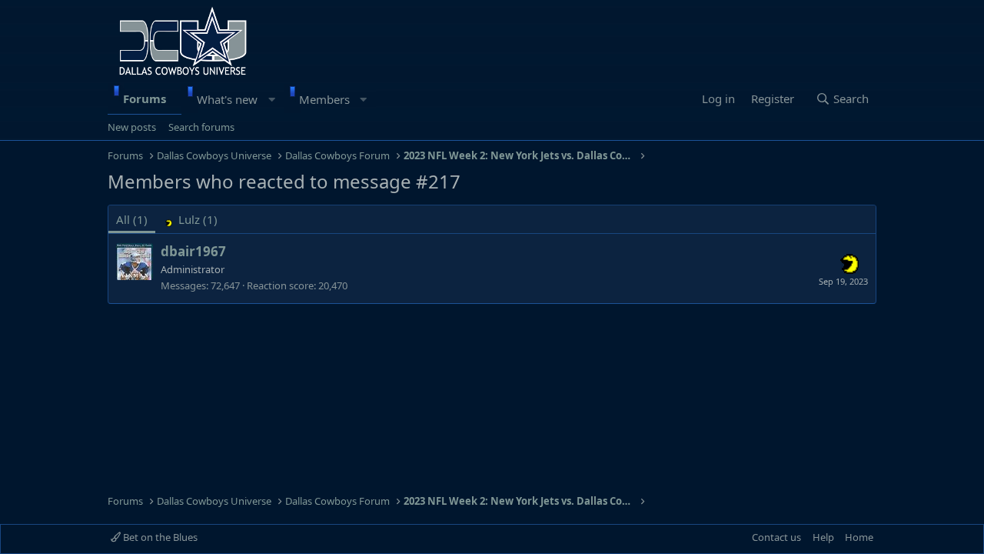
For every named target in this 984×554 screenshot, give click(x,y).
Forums (144, 98)
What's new (227, 99)
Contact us (776, 537)
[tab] (190, 219)
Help (823, 537)
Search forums (201, 127)
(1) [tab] (132, 219)
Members (324, 99)
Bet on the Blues (159, 537)
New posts (132, 127)
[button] (272, 99)
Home (859, 537)
